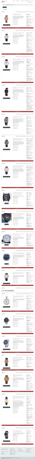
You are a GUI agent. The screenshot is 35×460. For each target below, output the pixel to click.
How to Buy (28, 450)
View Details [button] (6, 203)
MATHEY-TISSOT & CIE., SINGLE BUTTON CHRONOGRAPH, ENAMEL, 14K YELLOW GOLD (18, 297)
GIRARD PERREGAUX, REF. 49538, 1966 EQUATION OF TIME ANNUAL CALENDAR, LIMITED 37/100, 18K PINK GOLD (18, 139)
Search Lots (4, 7)
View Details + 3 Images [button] (6, 43)
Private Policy (15, 457)
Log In (32, 0)
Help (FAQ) (29, 2)
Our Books (22, 0)
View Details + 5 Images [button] (6, 407)
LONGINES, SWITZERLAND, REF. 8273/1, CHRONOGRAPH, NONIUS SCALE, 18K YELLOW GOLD (18, 376)
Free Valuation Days (27, 0)
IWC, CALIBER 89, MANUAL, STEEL (17, 430)
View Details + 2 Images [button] (6, 149)
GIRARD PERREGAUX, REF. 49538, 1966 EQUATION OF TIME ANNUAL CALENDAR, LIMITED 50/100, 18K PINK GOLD (18, 166)
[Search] (32, 2)
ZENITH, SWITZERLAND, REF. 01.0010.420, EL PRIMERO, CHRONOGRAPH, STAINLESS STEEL (19, 273)
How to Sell (28, 451)
